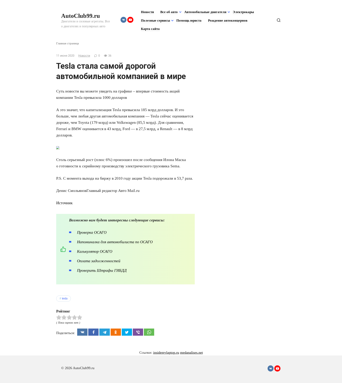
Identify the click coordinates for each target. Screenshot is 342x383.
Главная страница (67, 43)
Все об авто (169, 12)
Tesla (64, 298)
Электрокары (243, 12)
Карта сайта (150, 29)
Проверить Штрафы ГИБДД (102, 270)
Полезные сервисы (155, 20)
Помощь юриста (188, 20)
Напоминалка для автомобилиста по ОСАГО (115, 242)
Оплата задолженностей (98, 261)
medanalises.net (191, 352)
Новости (147, 12)
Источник (64, 203)
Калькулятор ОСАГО (94, 251)
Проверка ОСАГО (91, 232)
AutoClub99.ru (80, 15)
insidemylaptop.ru (166, 352)
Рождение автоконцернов (227, 20)
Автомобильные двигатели (205, 12)
